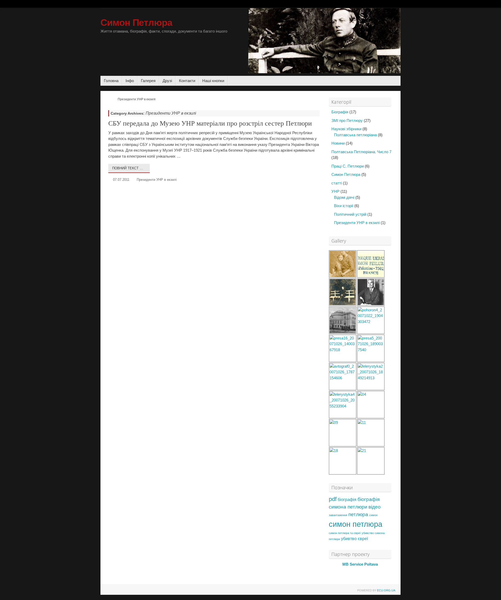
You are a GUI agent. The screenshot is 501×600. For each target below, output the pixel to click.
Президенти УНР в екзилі (157, 180)
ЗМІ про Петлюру (347, 120)
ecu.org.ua (386, 590)
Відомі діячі (344, 197)
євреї (363, 538)
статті (336, 183)
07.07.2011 (121, 180)
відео (374, 507)
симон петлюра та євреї (345, 533)
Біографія (339, 112)
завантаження (338, 515)
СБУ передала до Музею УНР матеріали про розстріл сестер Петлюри (210, 123)
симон (373, 515)
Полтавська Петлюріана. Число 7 (361, 152)
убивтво (349, 538)
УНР (335, 191)
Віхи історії (343, 205)
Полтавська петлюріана (355, 135)
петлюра (358, 514)
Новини (338, 143)
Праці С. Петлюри (347, 166)
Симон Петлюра (136, 22)
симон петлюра (355, 524)
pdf (333, 499)
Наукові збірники (346, 129)
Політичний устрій (350, 214)
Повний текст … (127, 168)
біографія (347, 499)
